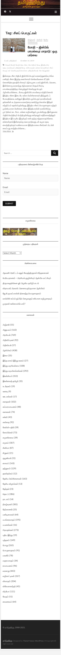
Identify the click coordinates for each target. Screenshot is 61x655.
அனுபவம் (7, 329)
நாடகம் (6, 499)
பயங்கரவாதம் (9, 519)
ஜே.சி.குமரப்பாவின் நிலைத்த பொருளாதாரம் (22, 293)
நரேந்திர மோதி (33, 71)
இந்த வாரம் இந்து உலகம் (13, 360)
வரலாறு (6, 571)
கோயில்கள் (8, 432)
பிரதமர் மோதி (10, 65)
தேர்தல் (6, 489)
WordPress (39, 641)
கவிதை (6, 422)
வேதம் (5, 596)
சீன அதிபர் (32, 65)
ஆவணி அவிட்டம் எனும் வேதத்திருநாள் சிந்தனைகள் (26, 273)
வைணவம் (7, 601)
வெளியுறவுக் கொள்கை (19, 71)
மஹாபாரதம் (8, 560)
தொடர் (6, 494)
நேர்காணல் (7, 509)
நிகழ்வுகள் (31, 39)
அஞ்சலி (6, 324)
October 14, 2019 (27, 61)
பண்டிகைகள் (8, 514)
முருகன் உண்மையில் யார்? (14, 303)
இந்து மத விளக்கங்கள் (13, 371)
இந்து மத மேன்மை (11, 365)
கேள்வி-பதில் (8, 427)
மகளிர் (6, 555)
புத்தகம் (6, 540)
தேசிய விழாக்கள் (10, 483)
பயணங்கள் (8, 525)
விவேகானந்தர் (9, 586)
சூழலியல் (7, 458)
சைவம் (6, 463)
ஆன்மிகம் (7, 350)
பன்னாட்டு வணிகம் (42, 68)
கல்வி (5, 417)
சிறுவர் (6, 453)
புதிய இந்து (8, 535)
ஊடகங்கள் (7, 396)
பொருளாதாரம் (9, 550)
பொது (5, 545)
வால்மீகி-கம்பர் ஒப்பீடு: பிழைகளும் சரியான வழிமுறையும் (27, 298)
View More (10, 131)
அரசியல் (39, 39)
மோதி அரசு (20, 65)
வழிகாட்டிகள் (8, 576)
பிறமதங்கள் (8, 530)
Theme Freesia (28, 641)
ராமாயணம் (8, 565)
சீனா (26, 65)
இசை (5, 355)
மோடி (38, 65)
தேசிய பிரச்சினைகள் (12, 478)
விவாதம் (6, 581)
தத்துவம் (6, 468)
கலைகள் (6, 412)
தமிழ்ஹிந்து (7, 640)
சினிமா (6, 448)
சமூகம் (6, 442)
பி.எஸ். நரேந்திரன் (10, 61)
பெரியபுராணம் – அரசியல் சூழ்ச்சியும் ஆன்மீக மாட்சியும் (27, 278)
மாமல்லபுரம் (11, 68)
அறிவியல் (7, 345)
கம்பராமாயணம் (10, 406)
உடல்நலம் (6, 386)
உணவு (5, 391)
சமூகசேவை (8, 437)
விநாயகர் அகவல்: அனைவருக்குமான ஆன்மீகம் (24, 288)
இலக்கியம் (7, 376)
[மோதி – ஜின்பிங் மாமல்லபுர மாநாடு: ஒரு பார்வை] (14, 45)
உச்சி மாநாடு (30, 68)
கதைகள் (6, 401)
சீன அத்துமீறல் (44, 71)
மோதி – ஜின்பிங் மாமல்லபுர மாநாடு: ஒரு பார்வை (42, 51)
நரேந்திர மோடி (20, 68)
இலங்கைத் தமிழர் (10, 381)
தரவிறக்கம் (8, 473)
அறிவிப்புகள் (8, 340)
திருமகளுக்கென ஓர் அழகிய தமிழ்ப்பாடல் (21, 283)
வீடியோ (6, 591)
